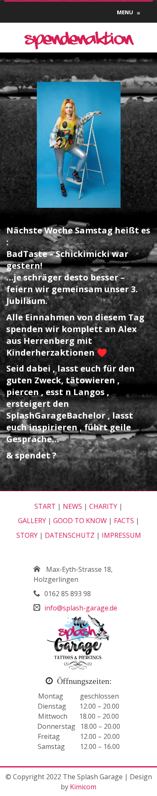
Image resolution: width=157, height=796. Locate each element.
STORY (27, 535)
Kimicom (83, 786)
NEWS (72, 506)
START (45, 506)
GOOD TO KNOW (80, 520)
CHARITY (103, 506)
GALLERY (32, 520)
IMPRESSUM (121, 535)
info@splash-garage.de (80, 608)
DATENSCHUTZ (70, 535)
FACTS (124, 520)
